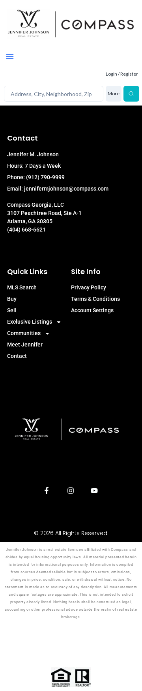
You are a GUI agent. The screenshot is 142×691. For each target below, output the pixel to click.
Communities (24, 333)
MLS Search (22, 287)
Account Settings (92, 310)
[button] (10, 56)
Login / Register (122, 74)
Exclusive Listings (29, 322)
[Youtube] (94, 490)
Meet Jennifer (25, 344)
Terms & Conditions (95, 299)
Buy (12, 299)
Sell (12, 310)
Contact (17, 356)
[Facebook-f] (46, 490)
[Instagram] (70, 490)
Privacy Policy (88, 287)
